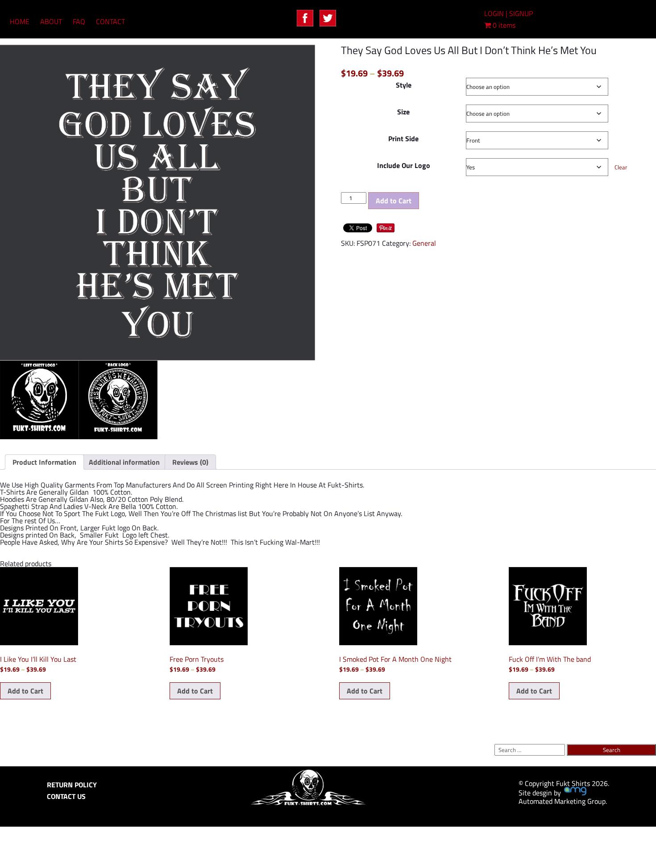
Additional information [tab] (124, 462)
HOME (19, 21)
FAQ (79, 21)
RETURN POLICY (72, 784)
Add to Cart (393, 200)
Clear (620, 167)
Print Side (403, 138)
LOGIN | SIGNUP (508, 13)
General (424, 243)
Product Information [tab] (44, 462)
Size (403, 111)
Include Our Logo (403, 165)
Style (403, 85)
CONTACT (110, 21)
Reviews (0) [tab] (190, 462)
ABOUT (51, 21)
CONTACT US (66, 796)
